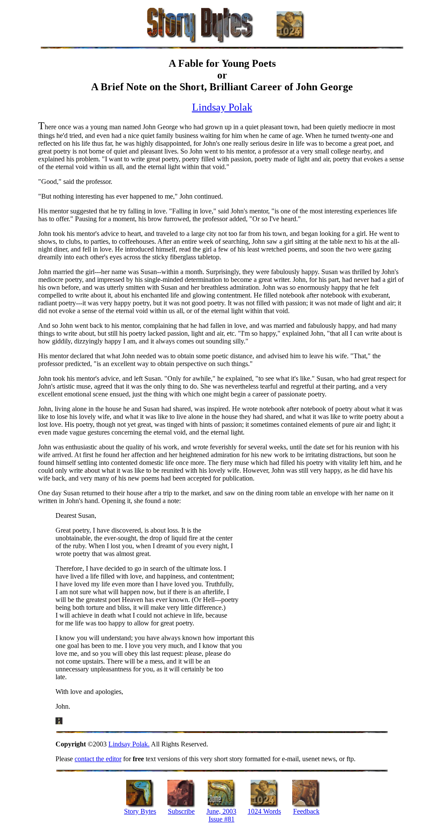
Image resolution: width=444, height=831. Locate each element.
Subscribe (181, 811)
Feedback (306, 811)
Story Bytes (140, 811)
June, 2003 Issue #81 (221, 815)
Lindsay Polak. (129, 744)
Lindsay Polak (222, 107)
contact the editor (98, 758)
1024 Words (264, 811)
